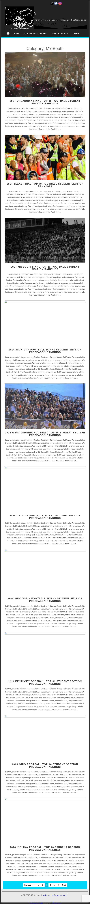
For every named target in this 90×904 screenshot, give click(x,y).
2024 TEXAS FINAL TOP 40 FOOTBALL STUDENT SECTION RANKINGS (45, 185)
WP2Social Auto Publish (36, 903)
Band (76, 33)
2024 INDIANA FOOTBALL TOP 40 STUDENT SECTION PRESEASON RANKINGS (45, 848)
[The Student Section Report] (8, 33)
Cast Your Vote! (60, 33)
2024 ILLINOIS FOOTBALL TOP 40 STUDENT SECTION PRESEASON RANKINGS (45, 517)
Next (64, 885)
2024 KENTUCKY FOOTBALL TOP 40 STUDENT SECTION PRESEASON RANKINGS (45, 682)
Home (16, 33)
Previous (27, 885)
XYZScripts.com (56, 903)
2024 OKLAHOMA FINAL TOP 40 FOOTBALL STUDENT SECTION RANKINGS (45, 102)
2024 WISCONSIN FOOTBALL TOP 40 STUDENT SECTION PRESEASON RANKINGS (45, 600)
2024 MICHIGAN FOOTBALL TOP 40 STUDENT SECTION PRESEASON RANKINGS (45, 351)
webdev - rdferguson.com (55, 895)
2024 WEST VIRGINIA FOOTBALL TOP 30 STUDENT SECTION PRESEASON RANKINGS (45, 434)
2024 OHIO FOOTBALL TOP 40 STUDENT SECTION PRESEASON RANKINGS (45, 765)
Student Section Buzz (35, 33)
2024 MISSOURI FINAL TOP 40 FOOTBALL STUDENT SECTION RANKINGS (45, 268)
